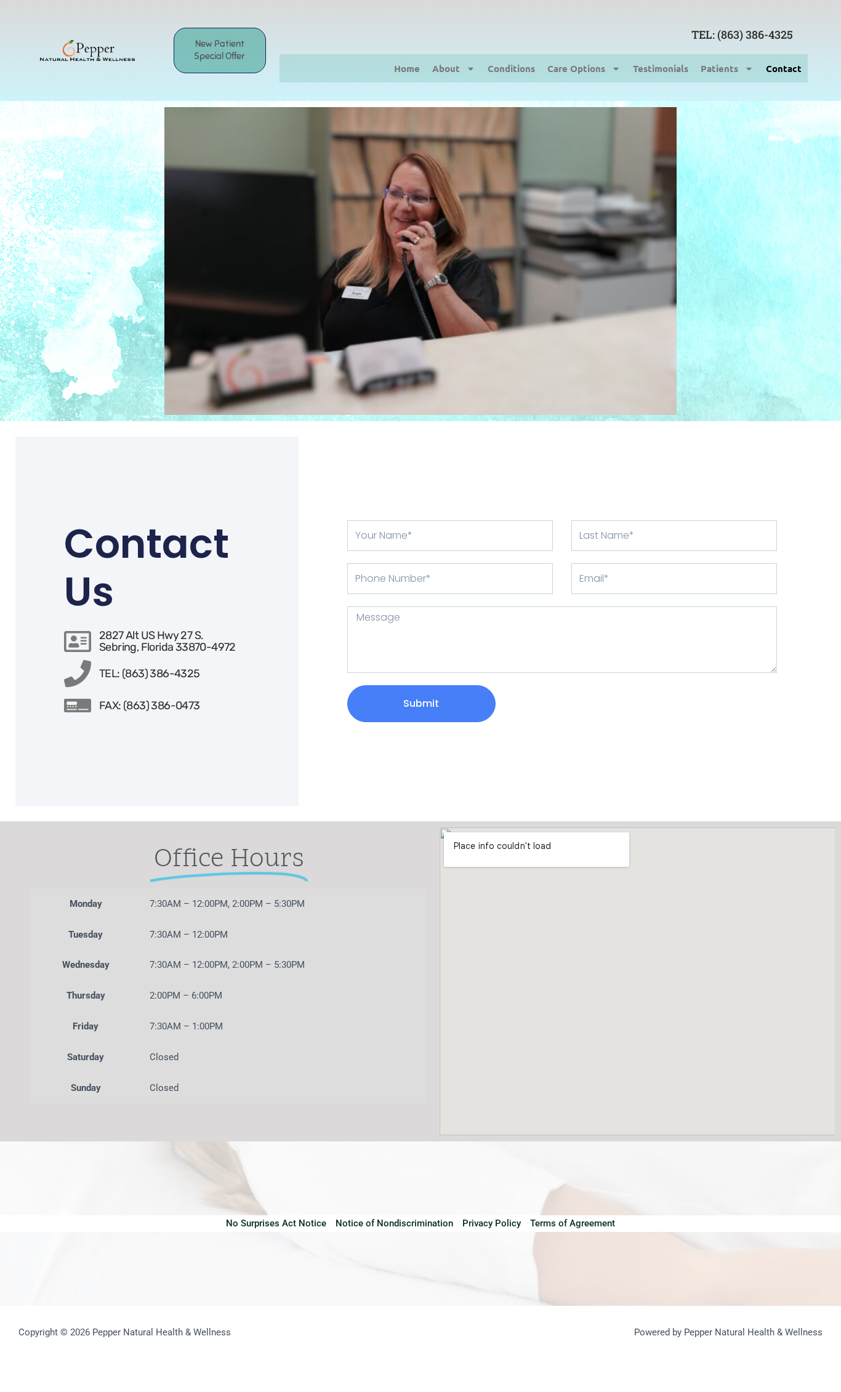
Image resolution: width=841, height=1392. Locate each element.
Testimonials (660, 68)
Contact (784, 68)
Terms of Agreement (572, 1223)
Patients (719, 68)
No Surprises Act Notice (276, 1223)
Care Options (576, 68)
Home (407, 68)
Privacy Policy (491, 1223)
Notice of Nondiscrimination (394, 1223)
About (446, 68)
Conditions (511, 68)
